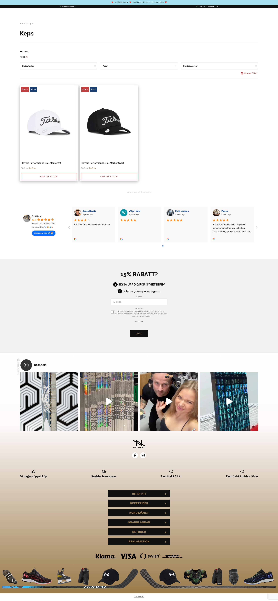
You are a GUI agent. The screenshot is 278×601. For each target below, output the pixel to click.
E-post (139, 297)
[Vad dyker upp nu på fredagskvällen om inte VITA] (109, 401)
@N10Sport (18, 368)
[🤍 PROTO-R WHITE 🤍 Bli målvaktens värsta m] (49, 401)
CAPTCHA (139, 321)
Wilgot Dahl (134, 210)
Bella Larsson (182, 210)
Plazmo (224, 210)
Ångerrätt (139, 596)
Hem (22, 23)
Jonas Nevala (89, 210)
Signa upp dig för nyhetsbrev (141, 284)
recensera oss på (42, 232)
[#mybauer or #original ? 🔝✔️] (229, 401)
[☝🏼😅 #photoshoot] (169, 401)
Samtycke (139, 308)
